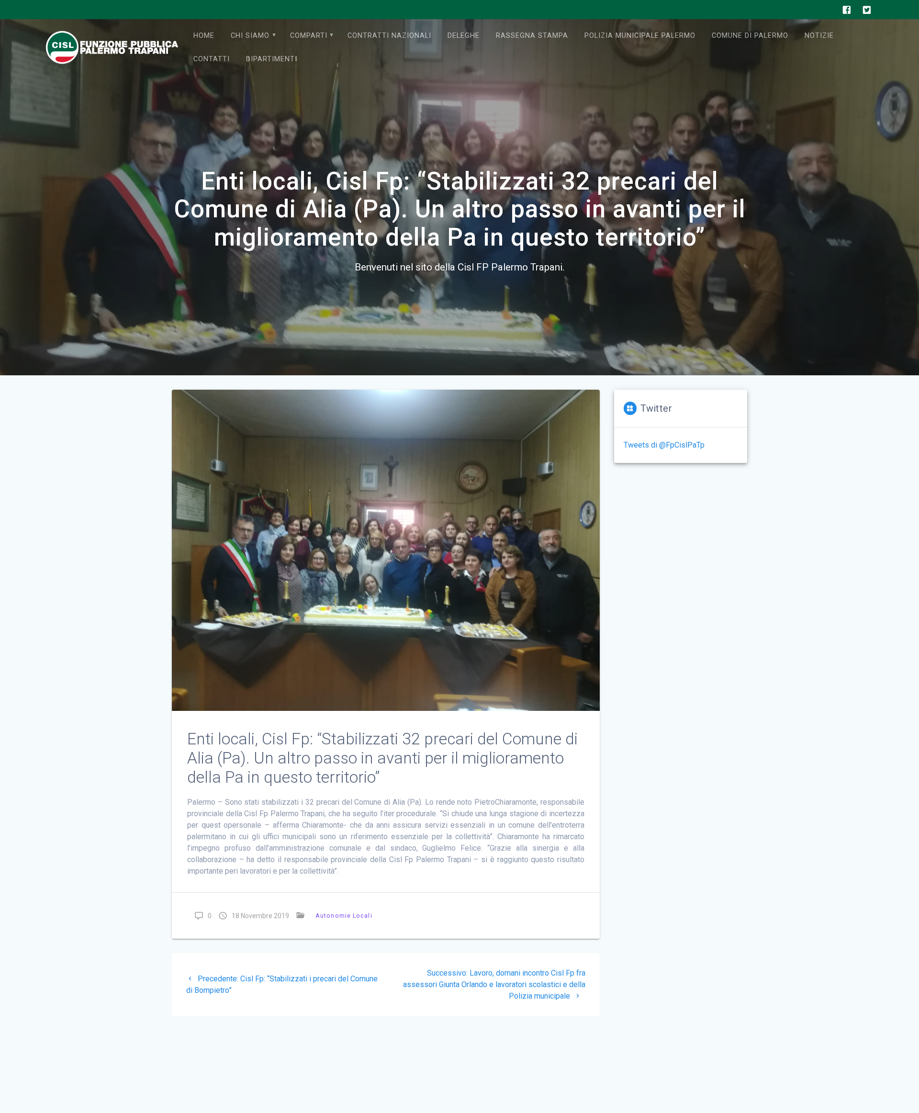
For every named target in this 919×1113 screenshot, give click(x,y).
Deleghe (464, 36)
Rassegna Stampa (532, 36)
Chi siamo (250, 36)
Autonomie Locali (343, 915)
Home (203, 36)
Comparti (308, 36)
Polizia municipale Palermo (639, 36)
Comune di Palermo (750, 36)
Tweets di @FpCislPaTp (664, 445)
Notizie (819, 36)
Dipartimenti (271, 59)
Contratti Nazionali (389, 36)
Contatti (211, 59)
